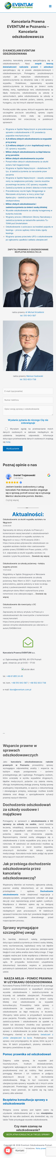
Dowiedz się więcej (40, 556)
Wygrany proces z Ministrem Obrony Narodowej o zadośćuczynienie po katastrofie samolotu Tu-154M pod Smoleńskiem (29, 220)
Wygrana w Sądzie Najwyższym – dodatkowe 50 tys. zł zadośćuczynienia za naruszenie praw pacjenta (28, 171)
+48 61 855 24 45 (14, 676)
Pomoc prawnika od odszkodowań (27, 1054)
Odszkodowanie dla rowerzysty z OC (19, 604)
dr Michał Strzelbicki (34, 312)
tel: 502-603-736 (28, 379)
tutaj (8, 442)
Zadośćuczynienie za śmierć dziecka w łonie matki (29, 188)
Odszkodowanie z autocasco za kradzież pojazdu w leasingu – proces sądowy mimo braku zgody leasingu (29, 230)
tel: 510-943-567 (28, 315)
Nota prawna (42, 1148)
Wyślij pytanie (12, 448)
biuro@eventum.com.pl (20, 689)
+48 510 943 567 (19, 683)
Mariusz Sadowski (34, 376)
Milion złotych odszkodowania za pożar (25, 158)
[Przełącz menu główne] (50, 6)
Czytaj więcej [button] (12, 500)
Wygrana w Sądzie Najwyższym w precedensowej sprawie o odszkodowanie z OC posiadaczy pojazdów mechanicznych (29, 132)
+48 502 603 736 (37, 683)
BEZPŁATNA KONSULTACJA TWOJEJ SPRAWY (28, 1134)
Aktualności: (28, 514)
